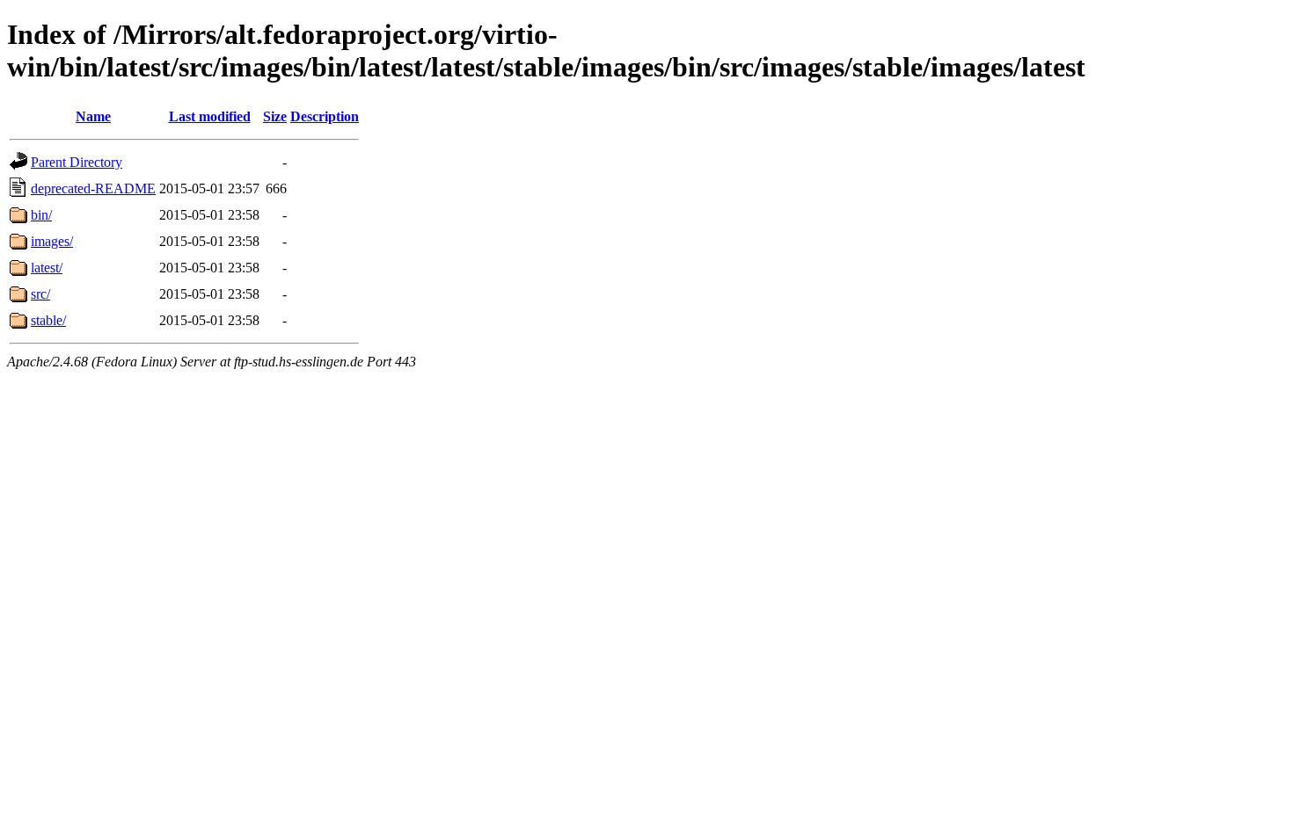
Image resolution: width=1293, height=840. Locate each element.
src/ (40, 293)
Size (275, 116)
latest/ (46, 267)
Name (93, 116)
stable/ (48, 320)
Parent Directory (76, 162)
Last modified (210, 116)
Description (324, 116)
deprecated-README (93, 188)
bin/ (41, 214)
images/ (52, 241)
